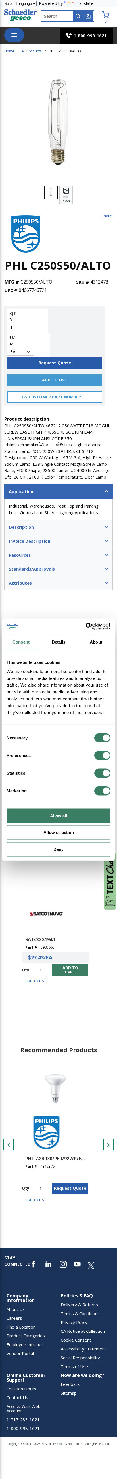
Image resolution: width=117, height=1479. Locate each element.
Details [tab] (59, 642)
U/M (12, 341)
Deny (58, 849)
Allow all (58, 815)
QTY (13, 316)
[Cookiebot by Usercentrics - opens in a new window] (85, 626)
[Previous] (8, 1144)
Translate (84, 3)
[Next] (108, 1144)
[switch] (102, 755)
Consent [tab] (21, 642)
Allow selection (58, 832)
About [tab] (96, 642)
